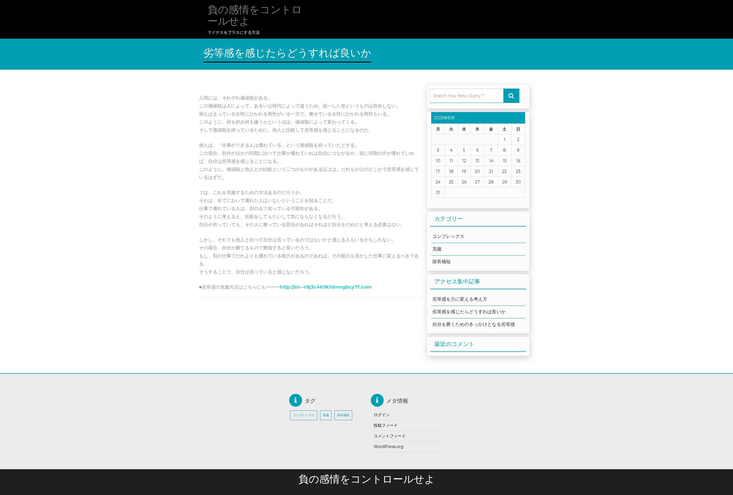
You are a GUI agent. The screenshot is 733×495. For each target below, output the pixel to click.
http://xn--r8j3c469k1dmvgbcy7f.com (326, 287)
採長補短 (441, 261)
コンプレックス (448, 236)
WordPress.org (388, 446)
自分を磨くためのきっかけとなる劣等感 (473, 324)
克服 (437, 249)
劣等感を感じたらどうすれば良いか (469, 311)
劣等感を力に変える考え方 (459, 299)
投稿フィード (386, 425)
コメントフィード (390, 436)
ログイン (382, 414)
